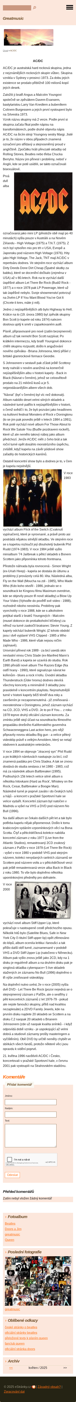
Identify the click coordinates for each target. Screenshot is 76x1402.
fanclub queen (15, 1343)
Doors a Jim (13, 1229)
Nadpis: (9, 1108)
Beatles (10, 1223)
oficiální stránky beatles (21, 1332)
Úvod (5, 50)
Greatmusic (13, 18)
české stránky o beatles (21, 1327)
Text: (7, 1120)
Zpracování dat (14, 1391)
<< (11, 1367)
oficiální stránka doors (20, 1349)
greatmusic (12, 1234)
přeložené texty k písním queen (26, 1338)
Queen (9, 1240)
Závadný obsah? (49, 1386)
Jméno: (9, 1096)
